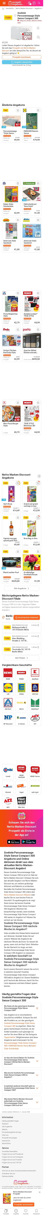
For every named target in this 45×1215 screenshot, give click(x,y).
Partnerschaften (7, 1176)
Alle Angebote (7, 1126)
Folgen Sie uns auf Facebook (12, 1154)
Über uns (5, 1135)
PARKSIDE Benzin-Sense (19, 1046)
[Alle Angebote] (39, 476)
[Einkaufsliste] (34, 3)
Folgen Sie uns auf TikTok (11, 1162)
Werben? (5, 1124)
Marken (4, 1129)
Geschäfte (10, 8)
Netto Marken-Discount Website (17, 895)
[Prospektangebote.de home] (15, 3)
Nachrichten (6, 1143)
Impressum (6, 1141)
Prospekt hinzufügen (9, 1138)
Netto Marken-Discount (24, 8)
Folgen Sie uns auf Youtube (12, 1160)
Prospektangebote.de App (11, 1132)
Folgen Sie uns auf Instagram (12, 1157)
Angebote (38, 8)
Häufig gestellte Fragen (10, 1121)
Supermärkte (9, 1037)
